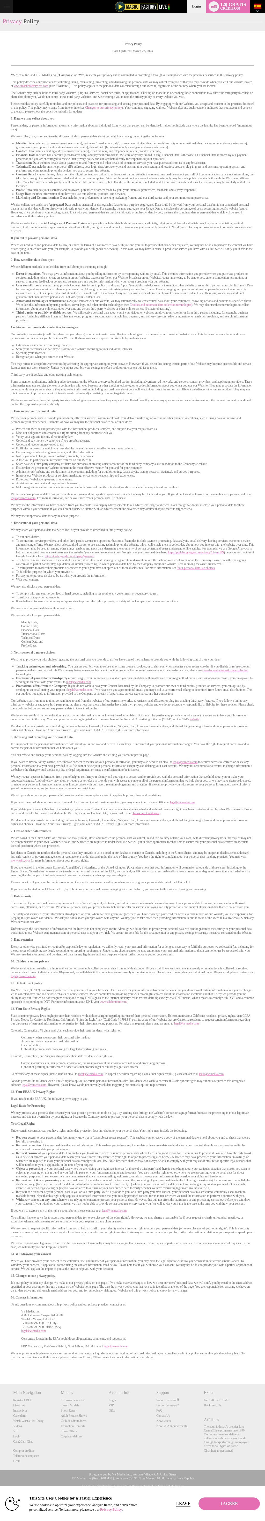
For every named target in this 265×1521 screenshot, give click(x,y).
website (194, 719)
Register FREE (22, 1400)
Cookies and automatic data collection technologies (161, 305)
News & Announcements (171, 1426)
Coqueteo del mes (72, 1436)
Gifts (112, 1410)
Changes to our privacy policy (103, 107)
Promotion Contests (73, 1426)
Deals (16, 1461)
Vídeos (17, 1426)
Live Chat (19, 1405)
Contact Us (163, 1416)
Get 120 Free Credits (217, 1400)
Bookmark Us (212, 1405)
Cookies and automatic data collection (225, 670)
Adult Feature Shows (74, 1416)
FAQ (159, 1410)
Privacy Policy (111, 1509)
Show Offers (69, 1431)
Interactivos (20, 1410)
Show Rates (68, 1410)
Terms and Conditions (145, 813)
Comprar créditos (23, 1450)
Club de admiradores (73, 1421)
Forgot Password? (167, 1405)
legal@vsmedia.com (23, 498)
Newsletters (163, 1421)
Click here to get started (218, 1450)
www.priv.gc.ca (20, 860)
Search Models (70, 1405)
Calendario (19, 1416)
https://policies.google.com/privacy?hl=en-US (196, 552)
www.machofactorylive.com (31, 86)
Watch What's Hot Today (28, 1421)
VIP (15, 1431)
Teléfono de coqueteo (26, 1456)
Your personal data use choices (196, 568)
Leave (183, 1503)
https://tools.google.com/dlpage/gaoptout (69, 556)
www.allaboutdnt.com (113, 1002)
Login (196, 6)
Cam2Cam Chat (23, 1441)
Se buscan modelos (72, 1400)
